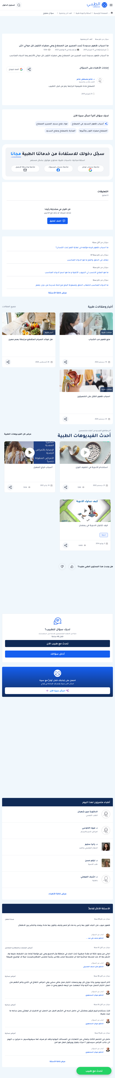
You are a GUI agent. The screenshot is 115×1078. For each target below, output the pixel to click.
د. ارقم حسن (91, 860)
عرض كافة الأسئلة (57, 292)
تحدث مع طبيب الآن (57, 643)
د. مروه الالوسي (90, 828)
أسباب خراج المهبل (42, 467)
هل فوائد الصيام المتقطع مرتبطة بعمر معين (30, 339)
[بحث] (19, 5)
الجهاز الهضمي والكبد (88, 848)
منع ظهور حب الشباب (99, 339)
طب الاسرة (93, 864)
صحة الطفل (9, 919)
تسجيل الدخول (8, 5)
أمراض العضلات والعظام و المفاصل (19, 947)
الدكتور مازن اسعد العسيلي (93, 966)
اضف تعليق (55, 221)
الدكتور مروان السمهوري (95, 995)
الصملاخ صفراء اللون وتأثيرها (93, 130)
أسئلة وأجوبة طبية (83, 13)
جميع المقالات (9, 306)
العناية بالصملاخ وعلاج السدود (60, 130)
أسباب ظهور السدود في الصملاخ (88, 123)
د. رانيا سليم (91, 844)
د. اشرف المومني (89, 876)
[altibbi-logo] (97, 5)
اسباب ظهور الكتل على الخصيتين (93, 396)
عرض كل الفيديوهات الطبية (17, 434)
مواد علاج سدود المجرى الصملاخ (51, 123)
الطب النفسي (92, 815)
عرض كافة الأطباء (57, 893)
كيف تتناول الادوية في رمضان (93, 525)
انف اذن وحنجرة (65, 13)
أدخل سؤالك (57, 654)
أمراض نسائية (10, 976)
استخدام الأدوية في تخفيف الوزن (92, 467)
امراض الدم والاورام (89, 831)
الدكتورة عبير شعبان (88, 811)
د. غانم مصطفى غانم (86, 79)
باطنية (95, 880)
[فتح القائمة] (110, 5)
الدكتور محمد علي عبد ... (95, 938)
